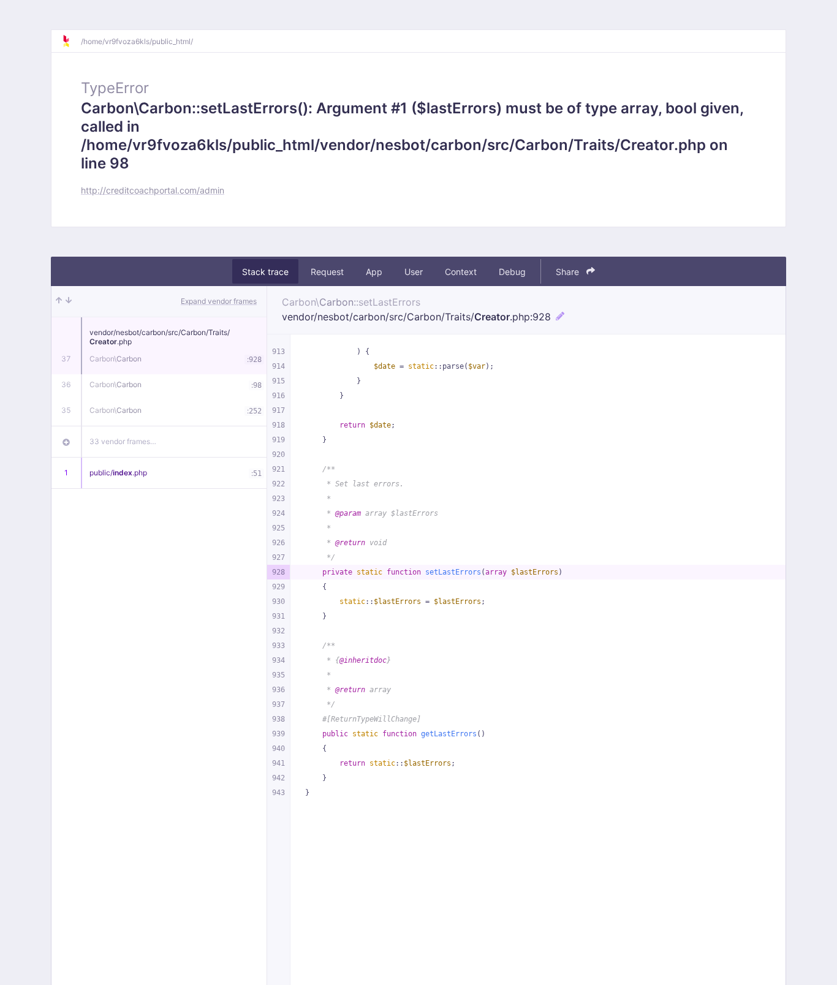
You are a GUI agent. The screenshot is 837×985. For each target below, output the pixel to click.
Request (327, 271)
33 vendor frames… (122, 441)
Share (568, 271)
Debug (512, 271)
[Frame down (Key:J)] (68, 301)
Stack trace (265, 271)
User (413, 271)
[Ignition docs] (71, 41)
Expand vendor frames (219, 301)
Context (461, 271)
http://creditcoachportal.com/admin (152, 190)
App (374, 271)
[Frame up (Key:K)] (58, 301)
